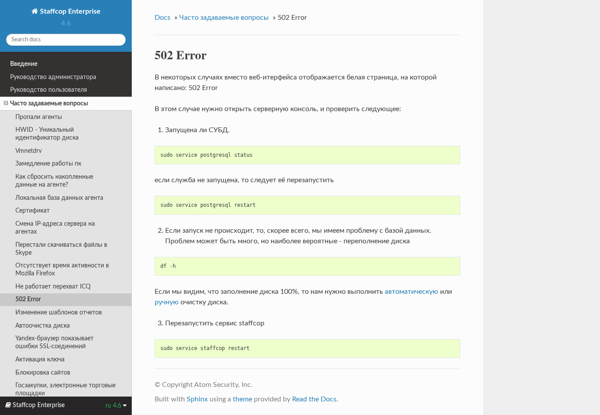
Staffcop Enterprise (69, 11)
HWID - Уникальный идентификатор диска (47, 133)
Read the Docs (314, 399)
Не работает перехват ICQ (52, 286)
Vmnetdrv (28, 151)
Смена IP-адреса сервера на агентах (55, 227)
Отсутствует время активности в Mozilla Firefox (62, 269)
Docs (162, 17)
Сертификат (32, 210)
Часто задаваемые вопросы (49, 103)
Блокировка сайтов (42, 372)
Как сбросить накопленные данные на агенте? (54, 180)
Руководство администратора (53, 77)
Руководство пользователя (48, 90)
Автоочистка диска (42, 325)
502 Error (28, 299)
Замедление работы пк (48, 163)
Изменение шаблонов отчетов (58, 312)
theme (242, 399)
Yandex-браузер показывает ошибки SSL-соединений (54, 342)
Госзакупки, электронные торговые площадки (65, 389)
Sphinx (197, 399)
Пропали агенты (38, 117)
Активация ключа (40, 359)
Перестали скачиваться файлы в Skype (61, 249)
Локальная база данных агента (59, 198)
